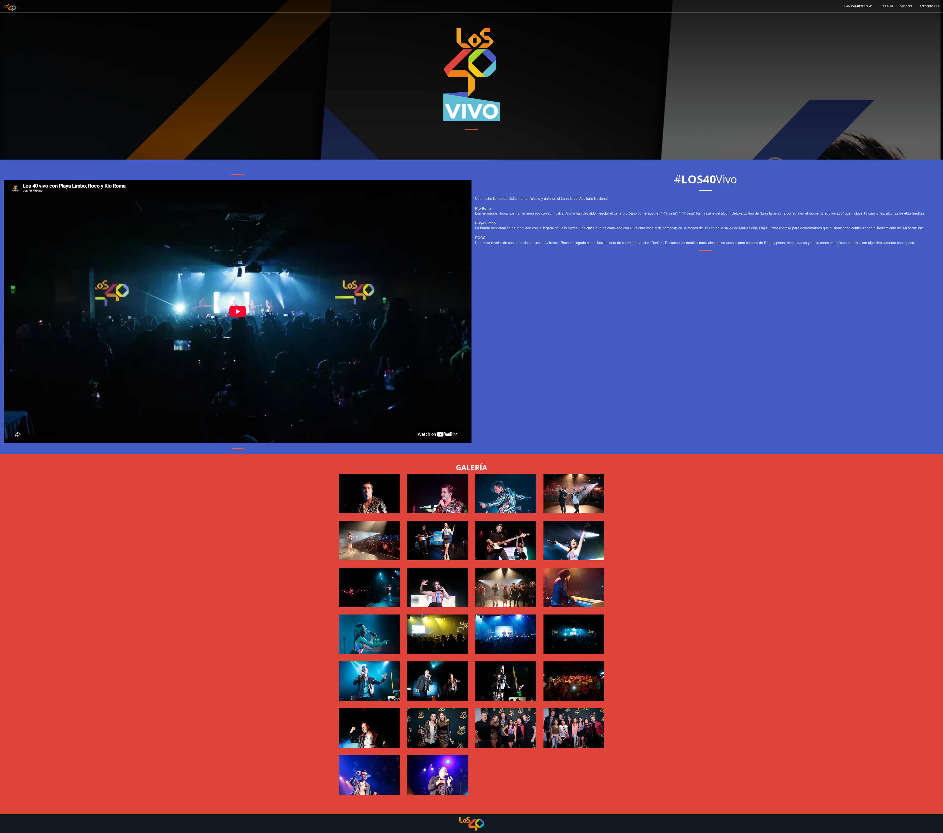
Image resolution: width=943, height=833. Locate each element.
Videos (906, 6)
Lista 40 (886, 6)
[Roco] (369, 494)
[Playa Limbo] (369, 540)
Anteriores (929, 6)
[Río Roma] (505, 634)
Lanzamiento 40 (858, 6)
